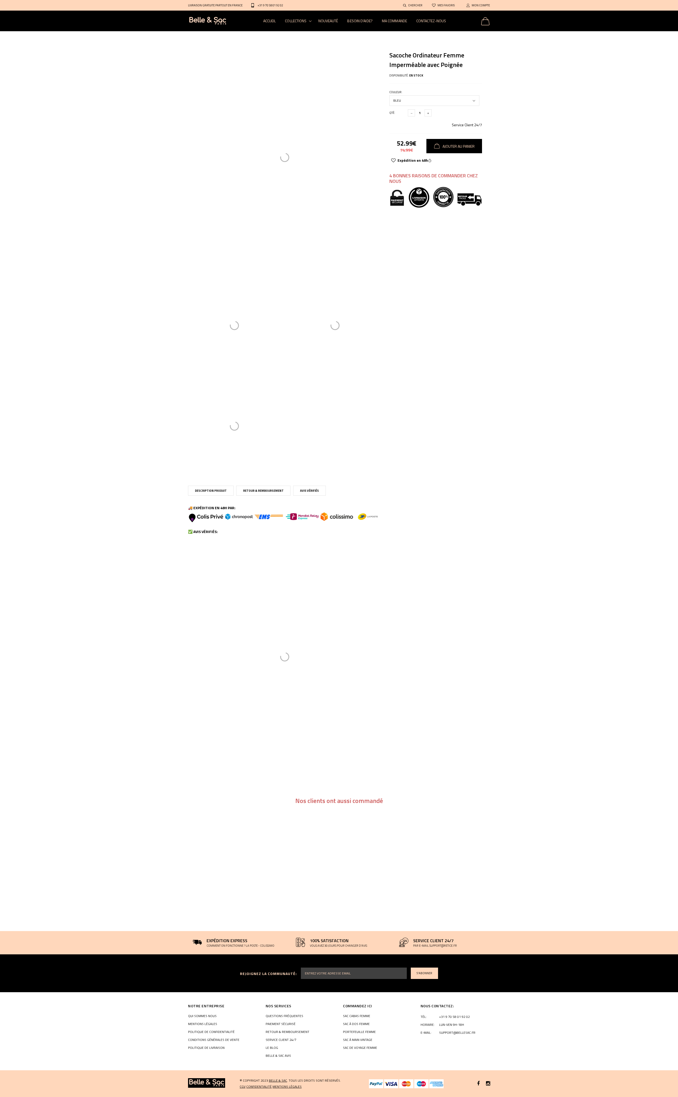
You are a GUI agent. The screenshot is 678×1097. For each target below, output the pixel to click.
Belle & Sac (278, 1080)
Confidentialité (259, 1086)
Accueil (269, 21)
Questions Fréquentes (284, 1016)
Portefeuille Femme (359, 1032)
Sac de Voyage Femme (360, 1047)
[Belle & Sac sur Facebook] (478, 1083)
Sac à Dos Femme (356, 1024)
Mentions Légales (202, 1024)
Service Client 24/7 (467, 125)
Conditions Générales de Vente (213, 1039)
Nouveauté (328, 21)
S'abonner (424, 973)
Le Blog (272, 1047)
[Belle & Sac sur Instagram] (488, 1083)
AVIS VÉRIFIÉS (309, 491)
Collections (295, 21)
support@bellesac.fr (457, 1032)
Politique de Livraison (206, 1047)
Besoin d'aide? (359, 21)
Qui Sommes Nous (202, 1016)
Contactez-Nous (431, 21)
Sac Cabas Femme (356, 1016)
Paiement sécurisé (281, 1024)
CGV (243, 1086)
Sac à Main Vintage (357, 1039)
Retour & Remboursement (263, 491)
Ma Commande (394, 21)
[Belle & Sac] (206, 1083)
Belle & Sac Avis (278, 1055)
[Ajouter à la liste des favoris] (393, 160)
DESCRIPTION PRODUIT (211, 491)
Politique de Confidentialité (211, 1032)
